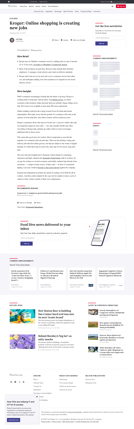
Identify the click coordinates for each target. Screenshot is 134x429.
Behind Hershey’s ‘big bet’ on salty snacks (55, 337)
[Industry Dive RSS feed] (23, 382)
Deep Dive (23, 6)
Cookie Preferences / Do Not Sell (87, 422)
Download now (14, 420)
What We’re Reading (40, 400)
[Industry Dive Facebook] (15, 382)
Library (38, 6)
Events (44, 6)
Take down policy (68, 422)
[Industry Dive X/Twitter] (19, 382)
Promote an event (105, 150)
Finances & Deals (86, 11)
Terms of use (56, 422)
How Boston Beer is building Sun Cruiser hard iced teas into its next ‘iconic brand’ (56, 314)
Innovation (96, 11)
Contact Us (37, 386)
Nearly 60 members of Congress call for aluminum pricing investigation (112, 312)
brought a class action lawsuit (48, 167)
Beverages (58, 11)
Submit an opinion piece (67, 386)
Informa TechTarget (75, 412)
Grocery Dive (34, 1)
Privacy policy (46, 422)
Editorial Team (38, 383)
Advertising (63, 379)
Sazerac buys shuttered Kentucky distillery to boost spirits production (112, 337)
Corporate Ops (39, 11)
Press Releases (53, 6)
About (35, 379)
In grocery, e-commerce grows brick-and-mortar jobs (39, 193)
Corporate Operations (34, 207)
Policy (77, 11)
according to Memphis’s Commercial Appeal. (50, 64)
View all (95, 114)
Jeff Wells (19, 39)
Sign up (122, 6)
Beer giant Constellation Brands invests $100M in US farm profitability (111, 325)
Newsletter (37, 390)
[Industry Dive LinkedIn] (11, 382)
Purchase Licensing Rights (42, 393)
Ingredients (49, 11)
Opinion (31, 6)
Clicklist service (57, 99)
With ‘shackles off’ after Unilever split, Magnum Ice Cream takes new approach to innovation (112, 351)
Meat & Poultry (68, 11)
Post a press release (106, 114)
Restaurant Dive (43, 1)
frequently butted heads (51, 158)
